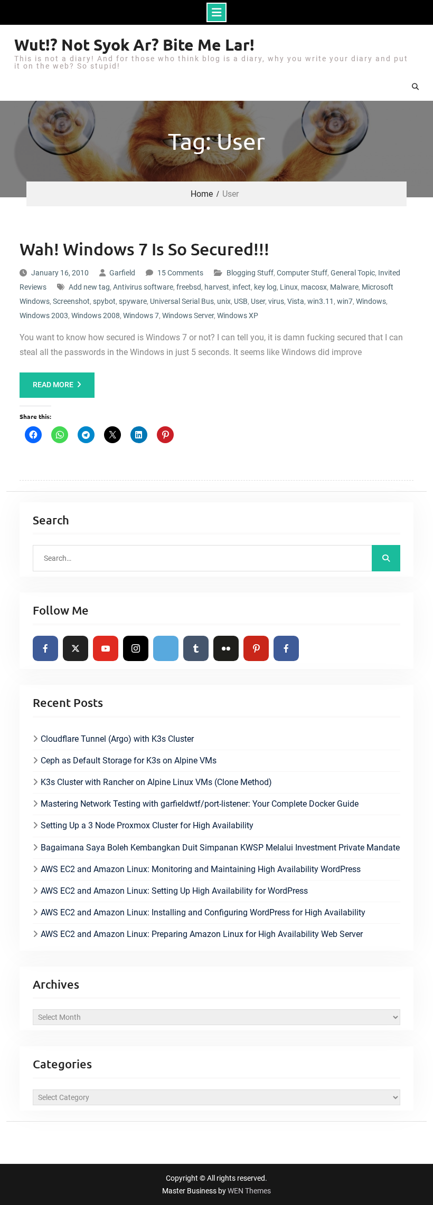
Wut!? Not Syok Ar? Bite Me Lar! (134, 44)
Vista (295, 301)
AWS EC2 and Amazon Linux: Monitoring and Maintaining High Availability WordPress (201, 869)
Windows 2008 (95, 315)
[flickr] (226, 648)
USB (241, 301)
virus (276, 301)
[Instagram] (135, 648)
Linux (289, 287)
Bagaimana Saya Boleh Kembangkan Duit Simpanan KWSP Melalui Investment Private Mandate (220, 848)
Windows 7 (141, 315)
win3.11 (320, 301)
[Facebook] (45, 648)
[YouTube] (105, 648)
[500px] (165, 648)
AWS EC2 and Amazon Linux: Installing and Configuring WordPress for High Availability (203, 912)
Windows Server (188, 315)
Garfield (122, 273)
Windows (371, 301)
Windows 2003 (44, 315)
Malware (344, 287)
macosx (314, 287)
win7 (345, 301)
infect (241, 287)
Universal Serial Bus (182, 301)
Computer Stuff (302, 273)
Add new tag (89, 287)
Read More (53, 384)
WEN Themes (249, 1191)
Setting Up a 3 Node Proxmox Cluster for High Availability (147, 825)
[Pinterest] (256, 648)
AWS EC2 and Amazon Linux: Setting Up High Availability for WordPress (174, 891)
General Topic (353, 273)
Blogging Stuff (250, 273)
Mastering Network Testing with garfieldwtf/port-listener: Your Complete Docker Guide (200, 804)
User (258, 301)
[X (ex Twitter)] (75, 648)
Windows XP (237, 315)
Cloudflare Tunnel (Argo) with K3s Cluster (117, 739)
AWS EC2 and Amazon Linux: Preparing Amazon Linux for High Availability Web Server (202, 934)
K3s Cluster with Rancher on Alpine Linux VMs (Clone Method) (156, 782)
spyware (133, 301)
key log (265, 287)
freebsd (188, 287)
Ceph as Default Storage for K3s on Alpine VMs (128, 760)
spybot (104, 301)
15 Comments (180, 273)
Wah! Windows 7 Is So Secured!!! (144, 248)
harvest (216, 287)
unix (224, 301)
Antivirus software (143, 287)
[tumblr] (196, 648)
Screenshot (71, 301)
